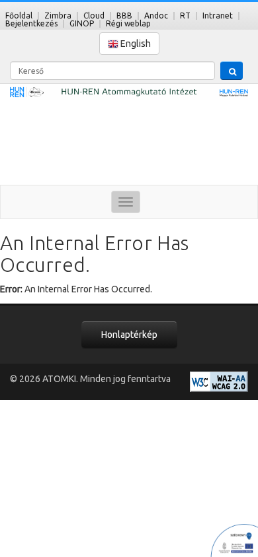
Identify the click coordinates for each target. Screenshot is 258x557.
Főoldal (18, 15)
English (134, 43)
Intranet (217, 15)
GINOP (81, 23)
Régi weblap (128, 23)
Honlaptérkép (129, 334)
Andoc (156, 15)
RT (185, 15)
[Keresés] (231, 70)
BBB (124, 15)
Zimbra (57, 15)
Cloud (94, 15)
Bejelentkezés (31, 23)
